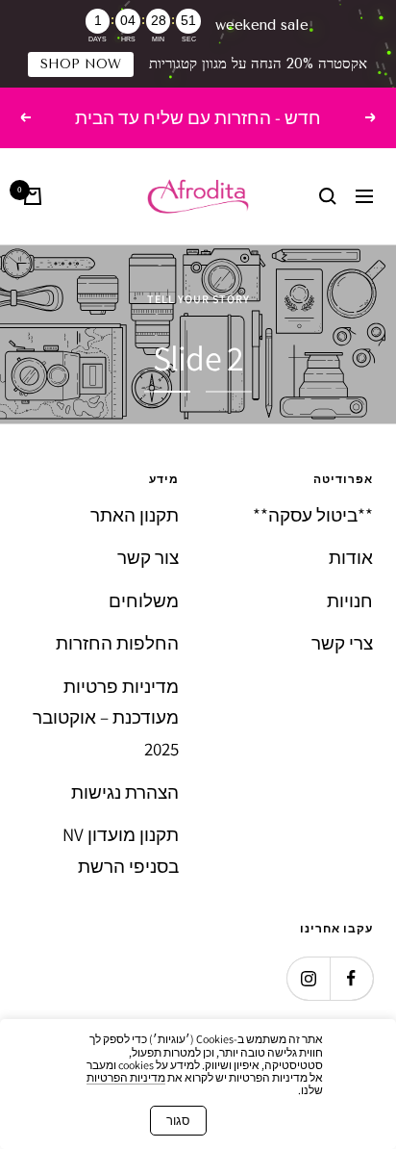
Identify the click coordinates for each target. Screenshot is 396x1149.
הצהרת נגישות (125, 792)
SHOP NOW (80, 64)
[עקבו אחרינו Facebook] (351, 978)
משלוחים (144, 600)
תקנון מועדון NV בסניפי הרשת (120, 850)
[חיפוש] (327, 196)
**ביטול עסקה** (313, 514)
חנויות (350, 600)
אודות (351, 557)
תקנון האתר (134, 514)
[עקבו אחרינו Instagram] (308, 978)
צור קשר (148, 557)
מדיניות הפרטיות (126, 1077)
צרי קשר (342, 642)
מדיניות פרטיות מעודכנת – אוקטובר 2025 (106, 717)
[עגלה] (32, 196)
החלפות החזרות (117, 642)
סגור (178, 1120)
